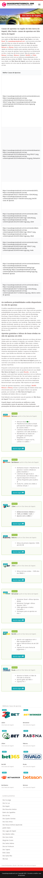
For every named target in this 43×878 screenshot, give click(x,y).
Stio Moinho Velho (8, 834)
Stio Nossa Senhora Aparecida (12, 825)
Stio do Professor (8, 846)
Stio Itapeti (6, 806)
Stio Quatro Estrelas (9, 819)
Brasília (26, 372)
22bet (34, 55)
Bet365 (28, 55)
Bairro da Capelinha (8, 812)
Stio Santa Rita (7, 856)
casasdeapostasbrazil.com (16, 41)
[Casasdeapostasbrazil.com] (18, 4)
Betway (11, 47)
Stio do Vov (6, 815)
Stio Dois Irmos (7, 822)
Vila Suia (5, 859)
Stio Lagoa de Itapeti (9, 831)
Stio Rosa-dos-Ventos (9, 809)
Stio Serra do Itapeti (30, 416)
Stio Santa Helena (8, 843)
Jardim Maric (6, 828)
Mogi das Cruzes (7, 840)
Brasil (3, 41)
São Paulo (20, 865)
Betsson (4, 47)
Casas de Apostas (7, 865)
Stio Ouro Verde (7, 837)
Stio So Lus (6, 803)
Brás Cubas (6, 853)
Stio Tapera (6, 849)
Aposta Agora (17, 448)
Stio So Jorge (6, 800)
